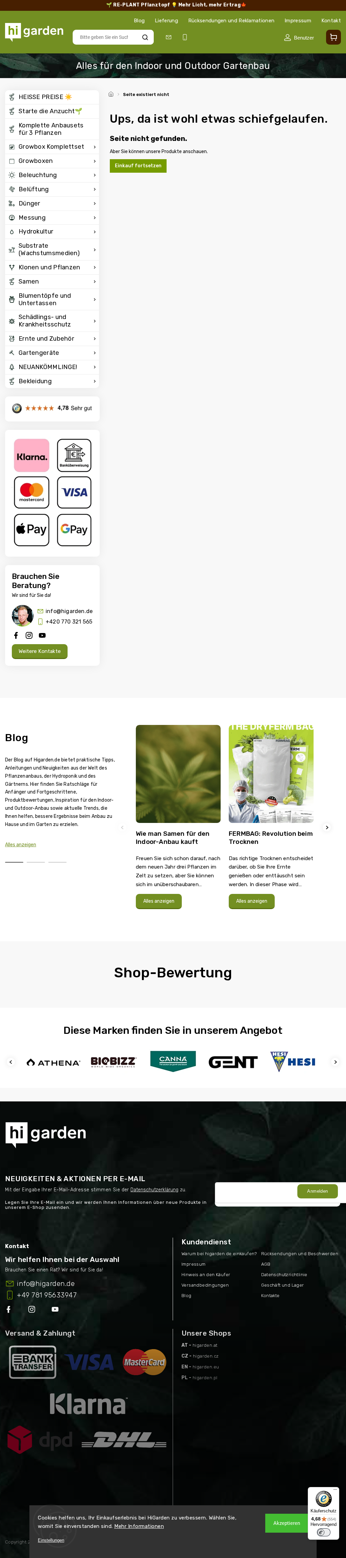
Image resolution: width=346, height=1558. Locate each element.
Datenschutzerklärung (154, 1190)
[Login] (299, 37)
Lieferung (166, 21)
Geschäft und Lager (282, 1285)
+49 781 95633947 (47, 1295)
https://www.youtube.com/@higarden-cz (58, 1310)
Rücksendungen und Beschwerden (300, 1253)
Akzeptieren (286, 1523)
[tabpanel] (178, 827)
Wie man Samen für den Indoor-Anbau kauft (172, 838)
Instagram (32, 1310)
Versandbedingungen (205, 1285)
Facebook (9, 1310)
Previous (123, 827)
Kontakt (331, 21)
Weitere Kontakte (40, 651)
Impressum (298, 21)
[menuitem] (52, 97)
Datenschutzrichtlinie (284, 1274)
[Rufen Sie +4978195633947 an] (186, 37)
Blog (139, 21)
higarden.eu (206, 1366)
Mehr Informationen (139, 1526)
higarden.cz (206, 1356)
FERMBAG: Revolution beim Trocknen (271, 838)
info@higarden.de (69, 611)
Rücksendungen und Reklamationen (231, 21)
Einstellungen (51, 1540)
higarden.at (205, 1345)
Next (328, 827)
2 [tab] (36, 862)
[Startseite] (112, 93)
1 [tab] (14, 862)
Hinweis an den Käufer (205, 1274)
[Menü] (335, 1491)
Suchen (145, 37)
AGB (266, 1264)
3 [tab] (57, 862)
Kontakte (270, 1295)
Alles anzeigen (20, 845)
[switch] (323, 1532)
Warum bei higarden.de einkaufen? (219, 1253)
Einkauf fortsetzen (138, 166)
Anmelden (317, 1191)
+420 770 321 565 (69, 621)
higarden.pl (205, 1377)
